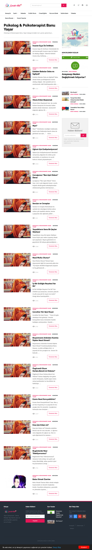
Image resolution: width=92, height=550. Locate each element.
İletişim (72, 528)
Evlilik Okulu (32, 13)
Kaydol (35, 520)
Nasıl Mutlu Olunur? (41, 258)
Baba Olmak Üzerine (41, 479)
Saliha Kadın (64, 13)
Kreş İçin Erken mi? (41, 425)
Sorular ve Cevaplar (41, 203)
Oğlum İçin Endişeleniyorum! (45, 149)
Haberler (23, 13)
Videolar (73, 13)
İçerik (15, 13)
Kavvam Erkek (54, 13)
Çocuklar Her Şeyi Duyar (43, 312)
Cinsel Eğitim (43, 13)
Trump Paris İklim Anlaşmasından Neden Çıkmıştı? (77, 100)
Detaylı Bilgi (57, 547)
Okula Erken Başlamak (42, 100)
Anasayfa (8, 13)
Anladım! (84, 547)
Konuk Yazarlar (21, 18)
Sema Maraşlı (9, 18)
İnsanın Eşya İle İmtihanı (43, 46)
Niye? (35, 126)
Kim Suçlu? (73, 92)
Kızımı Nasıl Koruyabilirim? (44, 399)
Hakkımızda (80, 525)
